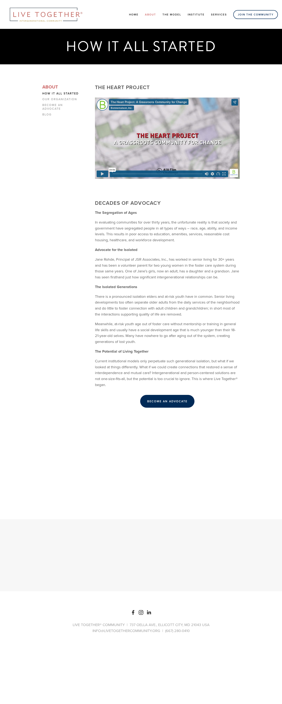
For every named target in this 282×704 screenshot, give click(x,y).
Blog (47, 115)
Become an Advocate (52, 107)
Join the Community (256, 14)
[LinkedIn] (148, 612)
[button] (167, 455)
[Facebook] (133, 612)
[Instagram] (141, 612)
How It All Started (60, 93)
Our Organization (59, 99)
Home (134, 14)
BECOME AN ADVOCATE (167, 401)
